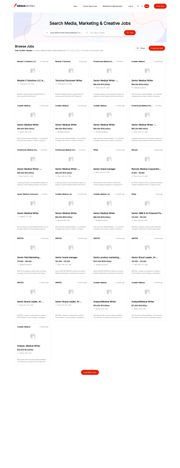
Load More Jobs (90, 372)
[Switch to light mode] (138, 6)
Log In (130, 6)
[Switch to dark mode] (142, 6)
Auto (146, 6)
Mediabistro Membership (112, 6)
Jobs (75, 6)
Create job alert (157, 48)
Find (131, 33)
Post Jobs (160, 6)
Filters (142, 48)
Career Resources (90, 6)
